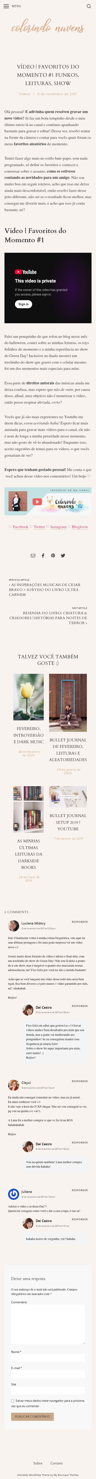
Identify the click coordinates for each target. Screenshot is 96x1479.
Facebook (20, 526)
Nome (16, 1352)
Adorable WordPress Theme (33, 1475)
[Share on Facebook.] (43, 556)
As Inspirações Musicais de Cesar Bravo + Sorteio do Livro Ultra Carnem (44, 589)
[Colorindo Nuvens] (48, 25)
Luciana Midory (33, 923)
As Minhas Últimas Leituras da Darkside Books (28, 854)
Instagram (58, 526)
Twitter (39, 526)
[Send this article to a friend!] (33, 556)
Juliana (26, 1192)
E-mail (16, 1368)
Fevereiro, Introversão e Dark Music (28, 735)
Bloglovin (80, 526)
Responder (80, 922)
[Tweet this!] (63, 556)
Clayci (26, 1083)
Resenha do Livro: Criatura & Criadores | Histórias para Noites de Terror (48, 618)
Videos (25, 94)
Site (13, 1384)
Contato (56, 1463)
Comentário (19, 1302)
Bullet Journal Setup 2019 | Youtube (68, 822)
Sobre (37, 1463)
